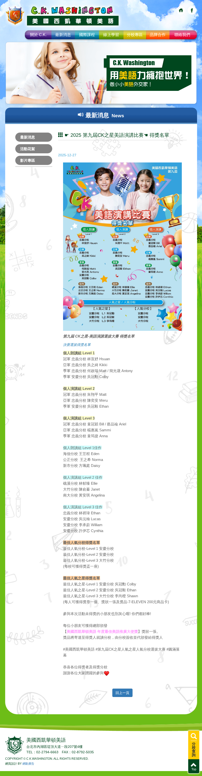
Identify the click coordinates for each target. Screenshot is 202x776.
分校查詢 (194, 749)
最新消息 (63, 35)
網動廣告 (28, 763)
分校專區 (135, 35)
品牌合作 (158, 35)
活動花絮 (27, 149)
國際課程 (87, 35)
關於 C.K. (38, 35)
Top (193, 769)
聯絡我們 (182, 35)
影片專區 (27, 160)
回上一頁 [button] (122, 693)
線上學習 (111, 35)
